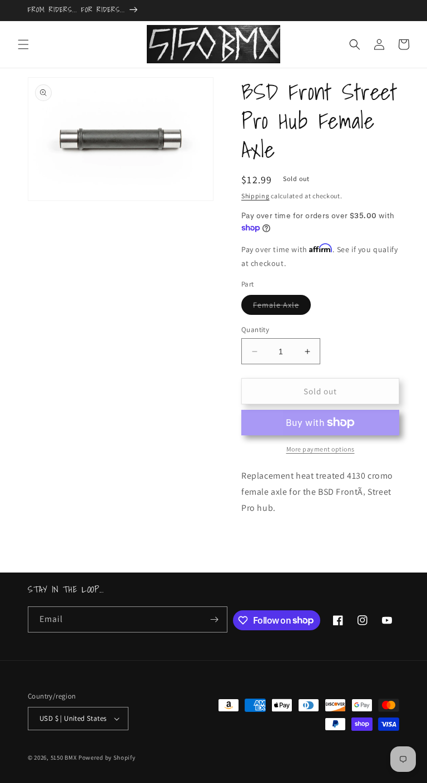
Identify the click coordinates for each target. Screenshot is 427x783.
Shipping (255, 196)
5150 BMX (64, 757)
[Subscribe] (214, 619)
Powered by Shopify (107, 757)
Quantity (255, 329)
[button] (23, 44)
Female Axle (282, 307)
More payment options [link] (320, 449)
